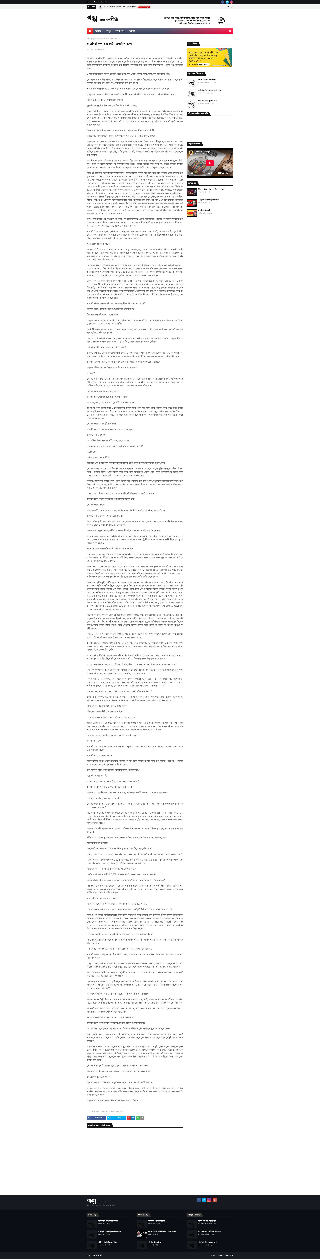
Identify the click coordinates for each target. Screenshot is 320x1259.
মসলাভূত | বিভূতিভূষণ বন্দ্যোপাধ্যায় (109, 1231)
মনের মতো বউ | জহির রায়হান (108, 1221)
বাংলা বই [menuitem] (119, 31)
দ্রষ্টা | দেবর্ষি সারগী (204, 210)
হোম (88, 39)
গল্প (101, 1255)
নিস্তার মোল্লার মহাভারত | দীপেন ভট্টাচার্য (211, 189)
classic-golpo (114, 1111)
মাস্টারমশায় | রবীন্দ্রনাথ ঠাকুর (107, 1242)
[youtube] (215, 1200)
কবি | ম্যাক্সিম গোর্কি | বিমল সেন (208, 200)
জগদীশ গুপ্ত (104, 1111)
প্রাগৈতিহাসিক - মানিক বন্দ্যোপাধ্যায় (209, 90)
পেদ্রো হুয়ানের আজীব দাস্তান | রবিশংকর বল (162, 1231)
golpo (93, 39)
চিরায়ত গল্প (95, 1111)
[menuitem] (90, 31)
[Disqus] (135, 1159)
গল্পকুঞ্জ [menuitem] (98, 31)
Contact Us (229, 1255)
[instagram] (231, 2)
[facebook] (222, 2)
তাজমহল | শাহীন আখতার (112, 8)
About (96, 2)
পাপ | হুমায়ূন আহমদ (155, 1242)
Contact (103, 2)
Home (89, 2)
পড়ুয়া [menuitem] (109, 31)
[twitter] (227, 2)
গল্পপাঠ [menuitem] (132, 31)
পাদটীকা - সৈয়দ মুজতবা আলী (207, 101)
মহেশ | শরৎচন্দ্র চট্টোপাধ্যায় (207, 79)
